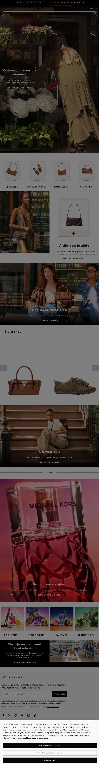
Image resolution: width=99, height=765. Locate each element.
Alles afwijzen (49, 760)
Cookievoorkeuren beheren (49, 753)
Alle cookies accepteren (50, 746)
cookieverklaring (30, 738)
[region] (49, 742)
